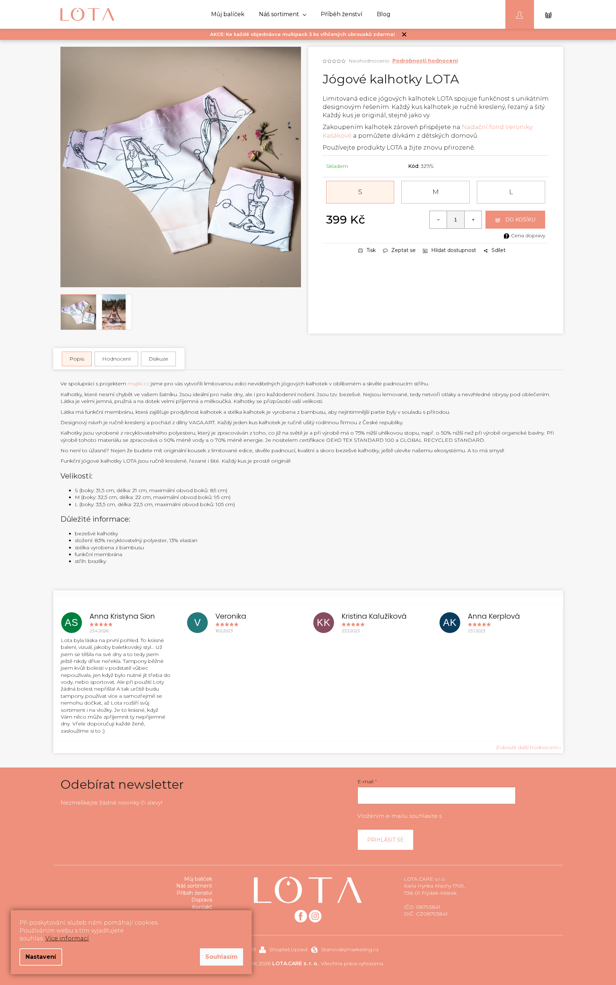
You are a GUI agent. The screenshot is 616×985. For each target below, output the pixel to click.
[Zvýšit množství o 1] (473, 219)
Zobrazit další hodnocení (526, 747)
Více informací (67, 938)
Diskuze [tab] (158, 359)
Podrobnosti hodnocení (425, 61)
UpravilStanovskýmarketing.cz (335, 949)
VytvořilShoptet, (264, 949)
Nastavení (41, 956)
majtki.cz (138, 383)
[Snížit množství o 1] (438, 219)
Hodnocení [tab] (116, 359)
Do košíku (520, 219)
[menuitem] (228, 14)
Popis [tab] (76, 359)
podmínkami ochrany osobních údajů (495, 815)
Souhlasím (221, 956)
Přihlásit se (385, 840)
